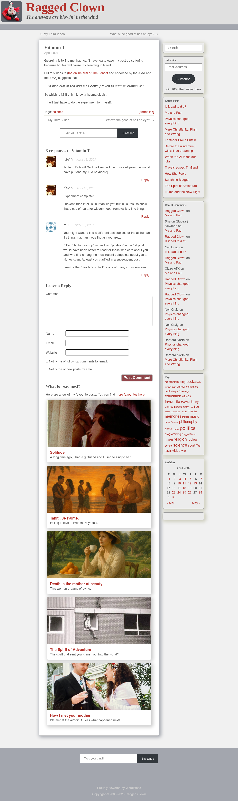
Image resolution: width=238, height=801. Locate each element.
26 (189, 492)
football (185, 402)
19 (189, 487)
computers (192, 386)
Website (51, 352)
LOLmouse (175, 411)
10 (179, 483)
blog (183, 381)
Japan (167, 411)
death (167, 391)
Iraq (196, 406)
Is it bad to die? (175, 106)
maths (184, 411)
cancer (181, 386)
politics (188, 427)
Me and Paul (173, 112)
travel (168, 451)
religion (180, 439)
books (191, 381)
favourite (172, 401)
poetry (176, 429)
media (192, 411)
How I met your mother (70, 715)
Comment (52, 293)
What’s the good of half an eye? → (134, 33)
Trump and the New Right (182, 191)
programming (173, 434)
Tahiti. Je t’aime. (64, 518)
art (166, 382)
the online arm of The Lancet (88, 73)
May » (196, 502)
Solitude (57, 452)
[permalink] (146, 111)
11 (184, 483)
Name (50, 333)
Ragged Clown (65, 7)
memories (173, 416)
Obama (174, 422)
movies (185, 416)
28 (200, 492)
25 (184, 492)
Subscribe (183, 78)
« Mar (170, 502)
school (168, 445)
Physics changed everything (177, 120)
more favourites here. (130, 394)
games (169, 406)
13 (195, 483)
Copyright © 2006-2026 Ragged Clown (119, 794)
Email (50, 342)
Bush (174, 386)
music (194, 416)
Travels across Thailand (181, 167)
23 (173, 492)
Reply (145, 179)
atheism (174, 382)
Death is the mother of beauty (76, 583)
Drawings (184, 391)
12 (189, 483)
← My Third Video (52, 33)
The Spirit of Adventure (181, 185)
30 (173, 496)
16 (173, 487)
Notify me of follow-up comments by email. (78, 361)
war (183, 450)
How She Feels (175, 173)
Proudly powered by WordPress (119, 787)
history (186, 406)
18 (184, 487)
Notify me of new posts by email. (71, 369)
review (192, 439)
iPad (191, 406)
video (176, 450)
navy (167, 422)
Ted (198, 445)
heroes (178, 406)
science (180, 445)
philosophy (188, 421)
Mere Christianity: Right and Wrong (181, 361)
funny (195, 401)
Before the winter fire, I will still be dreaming (180, 148)
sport (191, 445)
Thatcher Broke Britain (180, 140)
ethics (186, 396)
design (174, 391)
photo (168, 429)
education (173, 395)
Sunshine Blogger (177, 179)
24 (179, 492)
